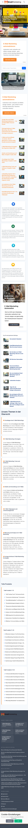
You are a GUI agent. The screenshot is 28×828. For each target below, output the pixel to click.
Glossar (4, 803)
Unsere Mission (5, 798)
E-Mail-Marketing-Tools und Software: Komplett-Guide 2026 (9, 168)
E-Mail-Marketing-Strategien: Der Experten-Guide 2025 (12, 787)
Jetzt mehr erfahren (10, 59)
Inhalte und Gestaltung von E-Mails (14, 486)
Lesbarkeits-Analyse (15, 380)
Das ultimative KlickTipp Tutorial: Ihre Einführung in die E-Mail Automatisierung (14, 757)
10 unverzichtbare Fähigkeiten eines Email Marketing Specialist (16, 367)
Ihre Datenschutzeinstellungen (9, 808)
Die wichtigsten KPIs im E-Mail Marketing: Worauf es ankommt (16, 396)
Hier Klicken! (14, 324)
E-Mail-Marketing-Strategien (12, 439)
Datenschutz (5, 796)
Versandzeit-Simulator (15, 339)
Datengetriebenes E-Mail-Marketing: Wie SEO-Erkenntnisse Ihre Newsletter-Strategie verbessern (13, 779)
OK (18, 821)
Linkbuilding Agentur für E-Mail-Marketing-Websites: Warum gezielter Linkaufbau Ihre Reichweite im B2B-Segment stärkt (9, 177)
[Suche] (24, 68)
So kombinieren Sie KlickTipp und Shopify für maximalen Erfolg (11, 761)
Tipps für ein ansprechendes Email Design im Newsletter (15, 388)
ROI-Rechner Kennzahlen (16, 359)
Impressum (5, 794)
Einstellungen (13, 818)
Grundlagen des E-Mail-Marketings (14, 420)
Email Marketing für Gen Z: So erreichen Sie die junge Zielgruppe (9, 193)
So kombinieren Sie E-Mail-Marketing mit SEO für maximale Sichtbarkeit (9, 186)
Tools (3, 806)
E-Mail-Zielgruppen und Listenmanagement (10, 509)
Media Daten (5, 811)
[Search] (24, 2)
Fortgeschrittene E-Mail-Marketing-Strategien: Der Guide (13, 772)
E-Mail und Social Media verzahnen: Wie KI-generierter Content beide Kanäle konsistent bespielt (14, 783)
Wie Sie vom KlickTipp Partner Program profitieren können (13, 753)
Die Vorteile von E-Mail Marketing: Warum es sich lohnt (16, 353)
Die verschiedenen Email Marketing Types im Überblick (16, 374)
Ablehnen (10, 821)
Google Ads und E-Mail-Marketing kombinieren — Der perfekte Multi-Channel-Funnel (13, 776)
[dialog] (14, 818)
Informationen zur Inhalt (7, 801)
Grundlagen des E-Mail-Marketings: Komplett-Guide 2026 (9, 161)
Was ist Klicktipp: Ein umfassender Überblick (11, 749)
